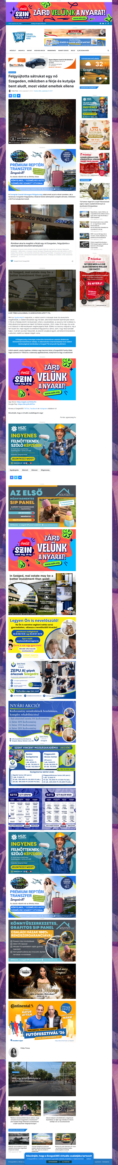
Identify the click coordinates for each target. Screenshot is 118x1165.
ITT (85, 1159)
